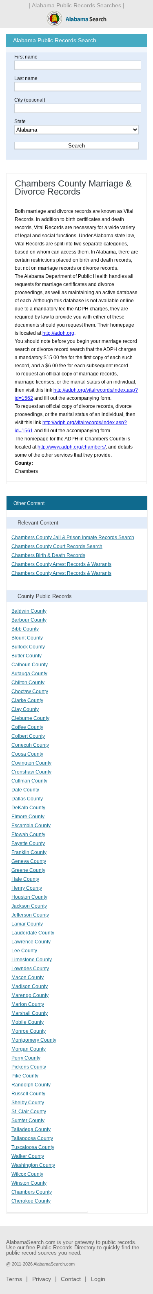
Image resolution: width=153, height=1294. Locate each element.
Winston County (29, 1183)
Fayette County (28, 843)
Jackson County (29, 906)
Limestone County (31, 959)
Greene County (28, 870)
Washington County (33, 1165)
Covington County (31, 763)
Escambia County (31, 825)
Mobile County (27, 1022)
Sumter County (27, 1120)
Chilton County (27, 682)
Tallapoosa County (32, 1138)
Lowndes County (30, 968)
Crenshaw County (31, 772)
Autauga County (29, 673)
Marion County (27, 1004)
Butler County (26, 656)
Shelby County (27, 1102)
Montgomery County (33, 1040)
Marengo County (30, 995)
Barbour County (29, 620)
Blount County (27, 638)
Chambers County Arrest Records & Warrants (61, 564)
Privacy (41, 1279)
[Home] (76, 25)
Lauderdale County (32, 933)
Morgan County (28, 1049)
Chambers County (31, 1192)
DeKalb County (28, 808)
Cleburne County (30, 718)
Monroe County (28, 1031)
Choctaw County (29, 691)
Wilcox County (27, 1174)
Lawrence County (31, 942)
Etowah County (28, 834)
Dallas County (27, 799)
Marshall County (29, 1013)
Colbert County (28, 736)
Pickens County (28, 1067)
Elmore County (27, 816)
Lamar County (27, 924)
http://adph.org (58, 333)
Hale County (25, 879)
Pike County (24, 1076)
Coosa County (27, 754)
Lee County (24, 951)
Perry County (25, 1058)
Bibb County (25, 629)
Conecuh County (30, 745)
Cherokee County (31, 1201)
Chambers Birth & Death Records (48, 555)
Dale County (25, 790)
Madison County (29, 986)
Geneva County (28, 861)
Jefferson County (30, 915)
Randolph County (31, 1085)
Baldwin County (29, 611)
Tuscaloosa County (32, 1147)
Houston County (29, 897)
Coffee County (27, 727)
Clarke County (27, 700)
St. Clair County (28, 1111)
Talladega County (31, 1129)
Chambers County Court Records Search (56, 546)
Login (98, 1279)
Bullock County (28, 647)
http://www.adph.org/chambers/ (72, 447)
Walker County (27, 1156)
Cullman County (29, 781)
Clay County (25, 709)
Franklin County (29, 852)
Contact (71, 1279)
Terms (14, 1279)
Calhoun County (29, 665)
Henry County (26, 888)
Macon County (27, 977)
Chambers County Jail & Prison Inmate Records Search (72, 537)
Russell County (28, 1094)
